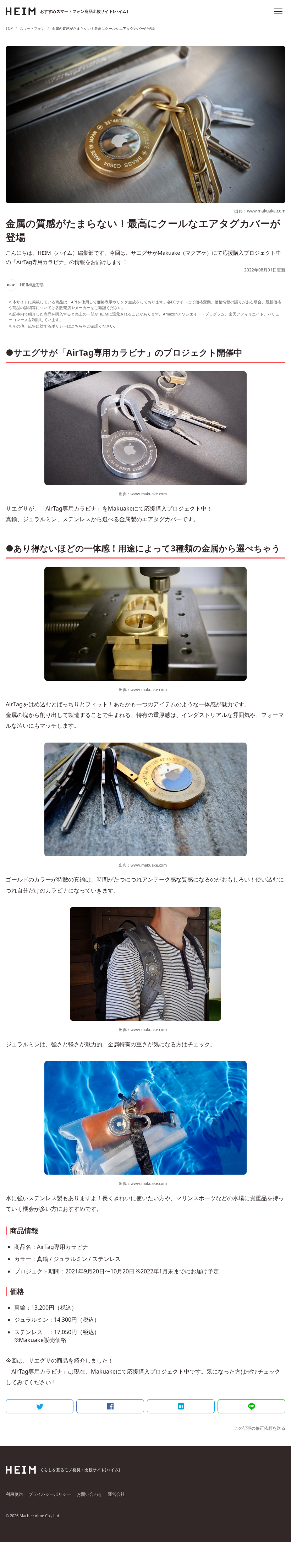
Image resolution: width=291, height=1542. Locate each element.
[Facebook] (110, 1406)
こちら (77, 326)
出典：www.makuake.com (259, 211)
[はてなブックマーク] (181, 1406)
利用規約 (14, 1494)
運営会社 (116, 1494)
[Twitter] (39, 1406)
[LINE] (251, 1406)
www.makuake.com (149, 493)
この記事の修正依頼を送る (259, 1428)
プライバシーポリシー (49, 1494)
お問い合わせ (89, 1494)
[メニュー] (278, 11)
